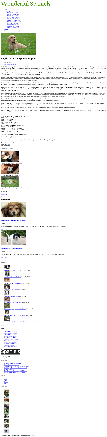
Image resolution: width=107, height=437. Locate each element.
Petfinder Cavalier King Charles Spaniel (14, 315)
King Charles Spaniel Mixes (11, 296)
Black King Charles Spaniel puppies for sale (15, 368)
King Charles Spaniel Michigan (12, 277)
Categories (7, 11)
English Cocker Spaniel (13, 17)
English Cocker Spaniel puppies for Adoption (13, 220)
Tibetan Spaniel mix (9, 369)
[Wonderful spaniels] (26, 7)
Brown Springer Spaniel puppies (12, 270)
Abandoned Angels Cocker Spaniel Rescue (15, 371)
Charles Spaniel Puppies (13, 14)
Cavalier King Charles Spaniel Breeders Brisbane (17, 321)
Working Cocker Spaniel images (12, 289)
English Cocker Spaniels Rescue (12, 302)
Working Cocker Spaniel (13, 24)
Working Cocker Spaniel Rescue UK (14, 363)
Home (5, 9)
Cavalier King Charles (13, 23)
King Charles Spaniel (13, 26)
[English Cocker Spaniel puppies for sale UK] (6, 408)
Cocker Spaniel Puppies (13, 12)
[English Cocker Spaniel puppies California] (6, 403)
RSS (5, 383)
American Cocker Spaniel (14, 20)
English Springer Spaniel (13, 18)
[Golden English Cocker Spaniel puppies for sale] (6, 413)
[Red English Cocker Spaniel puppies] (6, 418)
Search (6, 29)
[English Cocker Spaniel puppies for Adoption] (13, 217)
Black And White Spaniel (14, 27)
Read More (4, 229)
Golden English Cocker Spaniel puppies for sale (16, 366)
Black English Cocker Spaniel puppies (11, 248)
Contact (6, 380)
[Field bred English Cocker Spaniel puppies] (6, 432)
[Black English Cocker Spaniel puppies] (13, 245)
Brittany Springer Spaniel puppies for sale (15, 309)
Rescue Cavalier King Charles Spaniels (14, 372)
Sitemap (6, 382)
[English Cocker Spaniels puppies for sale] (6, 423)
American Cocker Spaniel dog (12, 283)
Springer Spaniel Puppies (14, 21)
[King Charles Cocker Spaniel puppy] (6, 427)
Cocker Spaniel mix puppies (11, 365)
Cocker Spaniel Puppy (13, 15)
